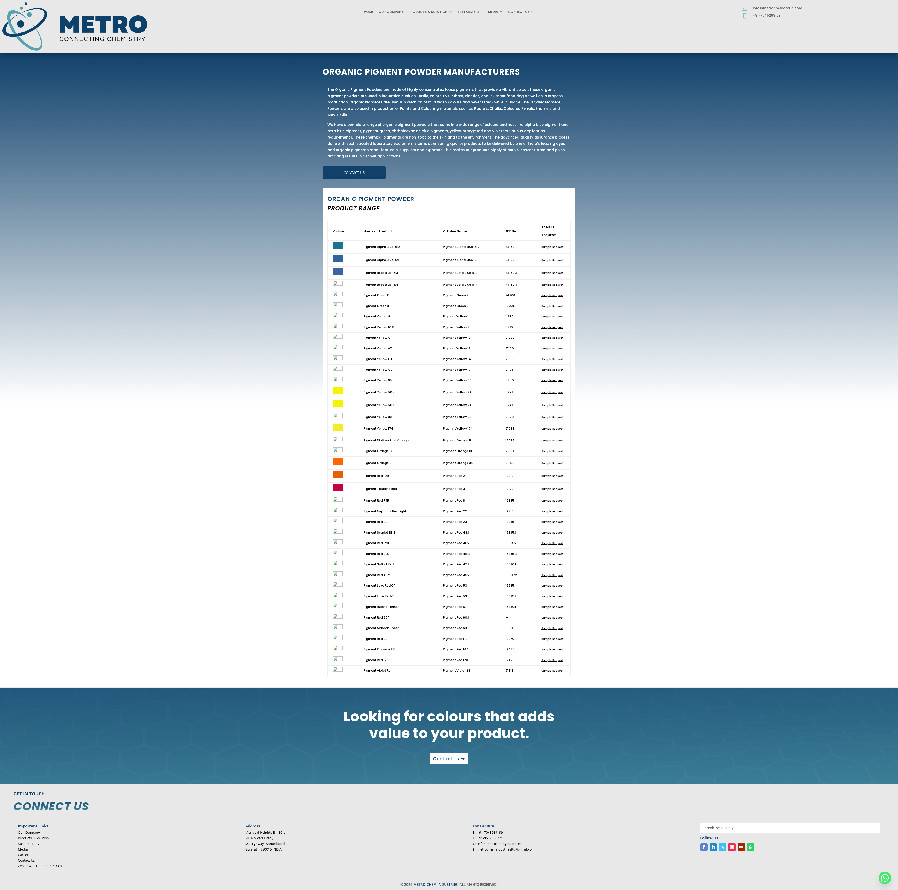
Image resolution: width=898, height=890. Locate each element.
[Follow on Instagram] (732, 847)
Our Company (391, 12)
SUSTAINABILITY (470, 12)
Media (23, 849)
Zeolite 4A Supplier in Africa (40, 866)
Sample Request (552, 247)
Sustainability (28, 843)
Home (368, 12)
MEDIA (493, 12)
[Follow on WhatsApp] (750, 847)
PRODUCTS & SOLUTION (428, 12)
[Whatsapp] (885, 878)
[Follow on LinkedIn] (713, 847)
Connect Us (518, 12)
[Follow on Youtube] (741, 847)
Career (23, 855)
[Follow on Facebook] (704, 847)
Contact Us (354, 172)
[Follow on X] (722, 847)
